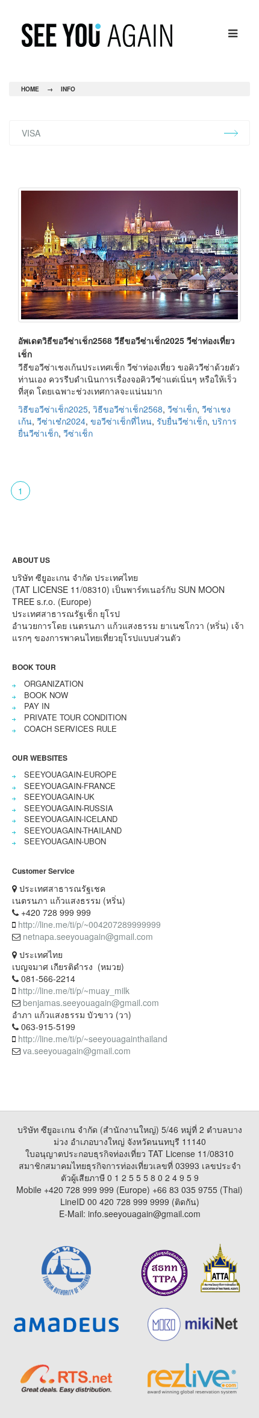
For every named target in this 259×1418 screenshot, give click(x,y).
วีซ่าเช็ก (182, 409)
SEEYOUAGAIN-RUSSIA (68, 808)
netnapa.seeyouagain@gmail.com (88, 936)
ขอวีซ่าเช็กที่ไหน (121, 421)
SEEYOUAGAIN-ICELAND (70, 818)
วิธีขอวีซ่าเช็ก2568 (128, 409)
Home (30, 89)
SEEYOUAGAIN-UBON (65, 841)
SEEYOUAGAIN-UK (59, 796)
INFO (68, 89)
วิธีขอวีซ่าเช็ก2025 (53, 409)
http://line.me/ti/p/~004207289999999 (89, 924)
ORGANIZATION (53, 683)
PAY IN (36, 705)
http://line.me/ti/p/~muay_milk (74, 990)
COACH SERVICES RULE (70, 728)
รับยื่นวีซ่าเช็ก (182, 421)
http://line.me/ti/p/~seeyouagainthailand (92, 1039)
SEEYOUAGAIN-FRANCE (70, 785)
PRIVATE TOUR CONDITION (75, 717)
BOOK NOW (46, 695)
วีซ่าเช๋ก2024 (61, 421)
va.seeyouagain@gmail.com (77, 1051)
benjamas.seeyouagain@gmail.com (91, 1002)
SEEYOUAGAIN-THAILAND (73, 830)
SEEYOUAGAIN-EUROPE (70, 774)
